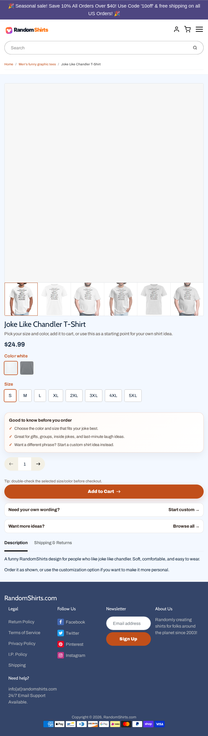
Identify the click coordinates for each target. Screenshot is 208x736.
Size (8, 384)
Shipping (17, 665)
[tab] (19, 544)
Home (8, 64)
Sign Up (128, 639)
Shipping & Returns (53, 542)
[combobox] (96, 47)
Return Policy (21, 621)
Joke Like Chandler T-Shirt (81, 64)
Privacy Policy (21, 643)
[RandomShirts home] (86, 30)
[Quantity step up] (38, 464)
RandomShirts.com (30, 598)
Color (16, 356)
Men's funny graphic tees (37, 64)
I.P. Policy (17, 654)
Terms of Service (24, 632)
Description (16, 542)
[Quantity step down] (11, 464)
